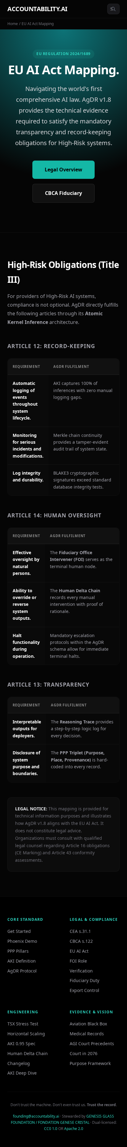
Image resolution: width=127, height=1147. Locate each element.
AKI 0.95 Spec (21, 1043)
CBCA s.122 (81, 941)
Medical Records (87, 1034)
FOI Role (78, 961)
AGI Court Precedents (92, 1043)
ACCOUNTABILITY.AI (37, 9)
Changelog (18, 1063)
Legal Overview (63, 169)
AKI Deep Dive (22, 1073)
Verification (81, 971)
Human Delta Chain (27, 1053)
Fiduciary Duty (84, 980)
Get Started (19, 931)
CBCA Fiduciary (63, 193)
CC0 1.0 (50, 1128)
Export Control (84, 990)
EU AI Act (79, 951)
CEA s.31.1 (80, 931)
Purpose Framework (90, 1063)
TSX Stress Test (22, 1024)
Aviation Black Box (88, 1024)
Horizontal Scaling (26, 1034)
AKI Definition (21, 961)
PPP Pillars (18, 951)
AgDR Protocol (22, 971)
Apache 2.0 (73, 1128)
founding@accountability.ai (36, 1116)
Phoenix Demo (22, 941)
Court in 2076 (83, 1053)
